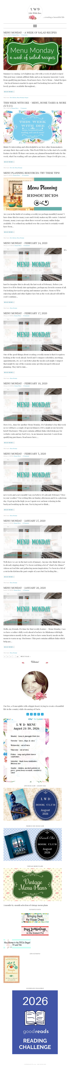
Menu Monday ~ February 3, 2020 (24, 453)
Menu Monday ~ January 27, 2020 (24, 520)
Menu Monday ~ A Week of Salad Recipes (30, 32)
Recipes (26, 97)
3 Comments (26, 315)
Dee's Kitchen (13, 97)
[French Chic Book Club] (32, 862)
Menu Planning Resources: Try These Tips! (31, 173)
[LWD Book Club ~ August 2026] (32, 821)
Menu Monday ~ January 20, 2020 (24, 587)
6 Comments (26, 523)
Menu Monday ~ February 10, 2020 (25, 383)
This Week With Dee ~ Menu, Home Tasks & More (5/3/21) (34, 104)
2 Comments (26, 456)
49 (18, 656)
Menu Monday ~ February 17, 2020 (25, 313)
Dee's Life (12, 167)
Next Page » (26, 656)
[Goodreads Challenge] (34, 1022)
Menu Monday (20, 97)
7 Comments (23, 108)
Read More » (9, 91)
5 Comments (24, 35)
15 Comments (25, 175)
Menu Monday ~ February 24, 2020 (25, 243)
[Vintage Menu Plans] (32, 902)
